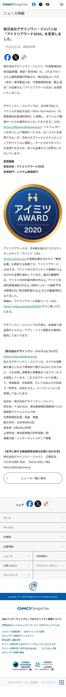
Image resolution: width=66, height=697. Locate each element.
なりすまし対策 (49, 648)
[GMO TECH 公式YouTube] (47, 4)
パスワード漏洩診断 (11, 631)
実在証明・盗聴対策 (11, 639)
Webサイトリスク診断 (34, 631)
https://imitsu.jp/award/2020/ (22, 306)
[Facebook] (8, 57)
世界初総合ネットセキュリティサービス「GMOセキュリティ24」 (31, 625)
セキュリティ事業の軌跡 (13, 652)
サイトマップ (10, 575)
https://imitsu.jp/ (14, 259)
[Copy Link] (24, 57)
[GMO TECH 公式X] (40, 4)
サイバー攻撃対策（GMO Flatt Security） (20, 648)
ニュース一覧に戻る (33, 478)
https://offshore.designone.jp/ (22, 127)
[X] (16, 57)
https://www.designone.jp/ (20, 356)
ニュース (8, 556)
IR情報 (7, 537)
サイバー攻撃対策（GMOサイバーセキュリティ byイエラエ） (29, 643)
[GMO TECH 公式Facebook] (34, 4)
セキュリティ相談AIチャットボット (18, 635)
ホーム (7, 517)
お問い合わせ (10, 565)
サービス (8, 527)
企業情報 (8, 546)
